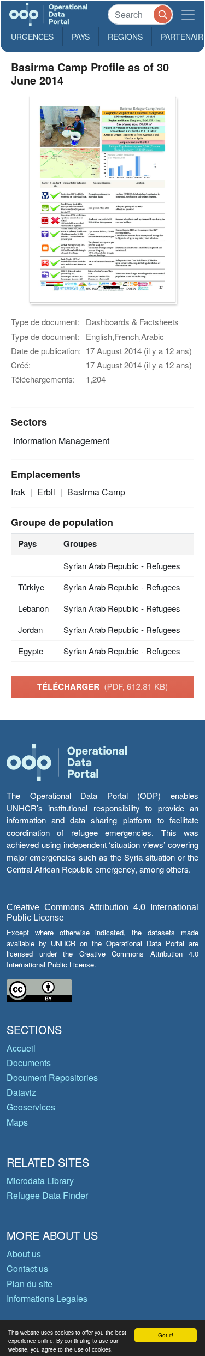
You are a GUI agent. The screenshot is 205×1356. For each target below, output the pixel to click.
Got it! (165, 1335)
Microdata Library (40, 1180)
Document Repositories (52, 1077)
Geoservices (31, 1107)
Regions (125, 36)
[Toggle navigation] (188, 14)
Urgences (32, 36)
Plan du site (29, 1283)
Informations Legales (47, 1298)
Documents (29, 1062)
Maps (17, 1122)
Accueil (21, 1048)
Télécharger (102, 686)
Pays (81, 36)
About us (24, 1253)
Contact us (27, 1268)
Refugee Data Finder (47, 1195)
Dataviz (21, 1092)
